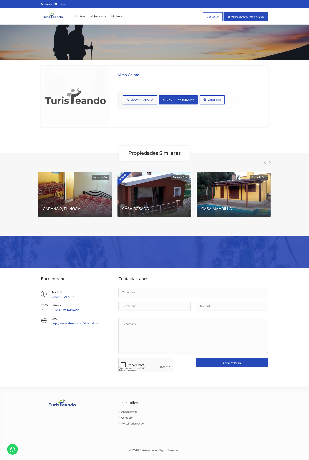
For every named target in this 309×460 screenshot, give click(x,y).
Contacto (127, 417)
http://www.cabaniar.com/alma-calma (75, 323)
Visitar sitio (214, 99)
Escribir (62, 4)
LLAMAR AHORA (141, 99)
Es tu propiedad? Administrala (245, 16)
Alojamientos (98, 16)
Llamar (48, 4)
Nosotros (79, 16)
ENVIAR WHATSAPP (180, 99)
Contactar (213, 16)
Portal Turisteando (132, 423)
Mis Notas (117, 16)
